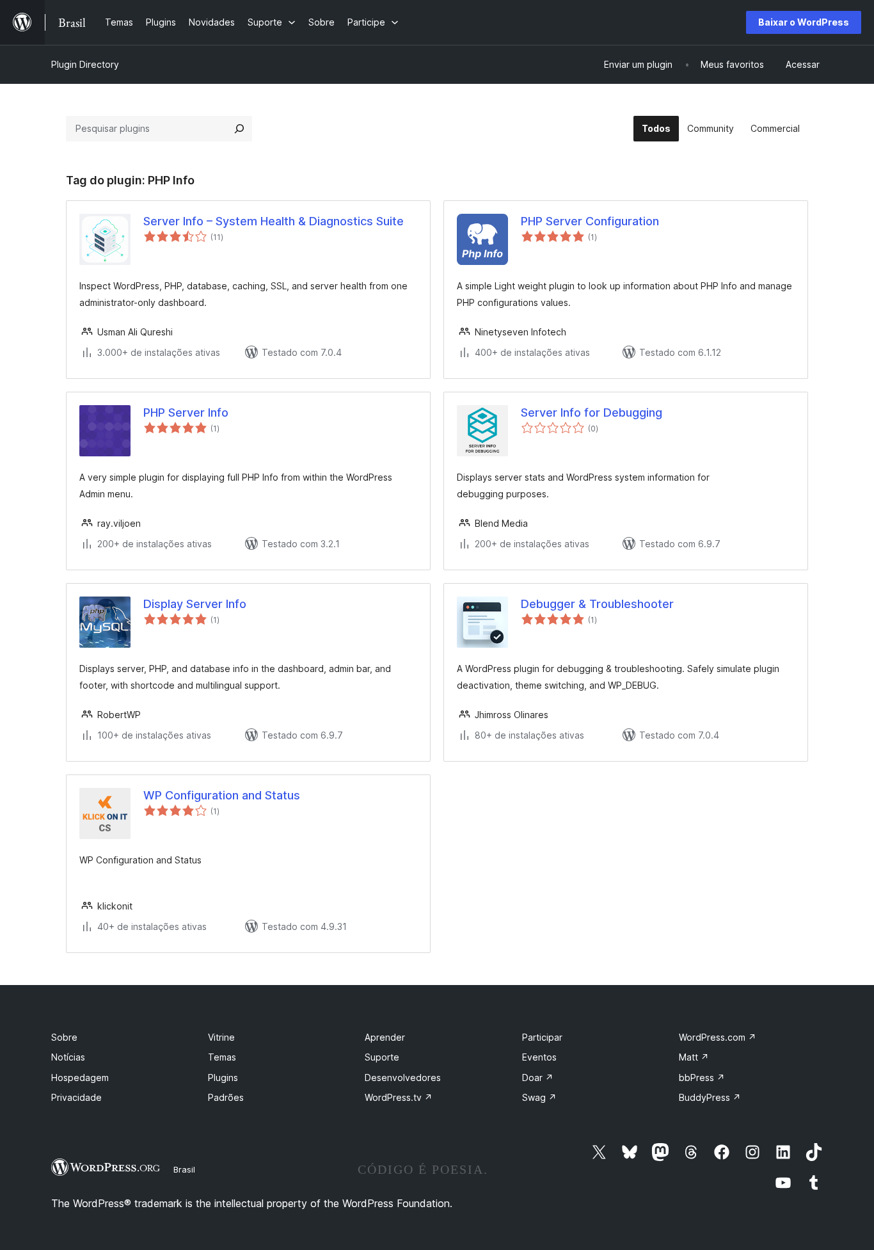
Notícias (68, 1057)
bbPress (702, 1077)
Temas (222, 1057)
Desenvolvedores (403, 1077)
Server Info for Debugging (591, 412)
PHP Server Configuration (590, 221)
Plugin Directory (85, 64)
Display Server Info (194, 604)
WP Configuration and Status (221, 795)
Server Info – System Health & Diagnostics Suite (273, 221)
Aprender (385, 1037)
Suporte (382, 1057)
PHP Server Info (185, 412)
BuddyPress (710, 1097)
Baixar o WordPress (803, 22)
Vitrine (221, 1037)
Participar (542, 1037)
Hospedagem (80, 1077)
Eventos (539, 1057)
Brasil (184, 1169)
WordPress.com (717, 1037)
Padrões (226, 1097)
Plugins (223, 1077)
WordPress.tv (399, 1097)
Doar (537, 1077)
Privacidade (76, 1097)
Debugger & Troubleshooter (597, 604)
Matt (694, 1057)
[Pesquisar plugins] (239, 128)
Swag (539, 1097)
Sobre (64, 1037)
